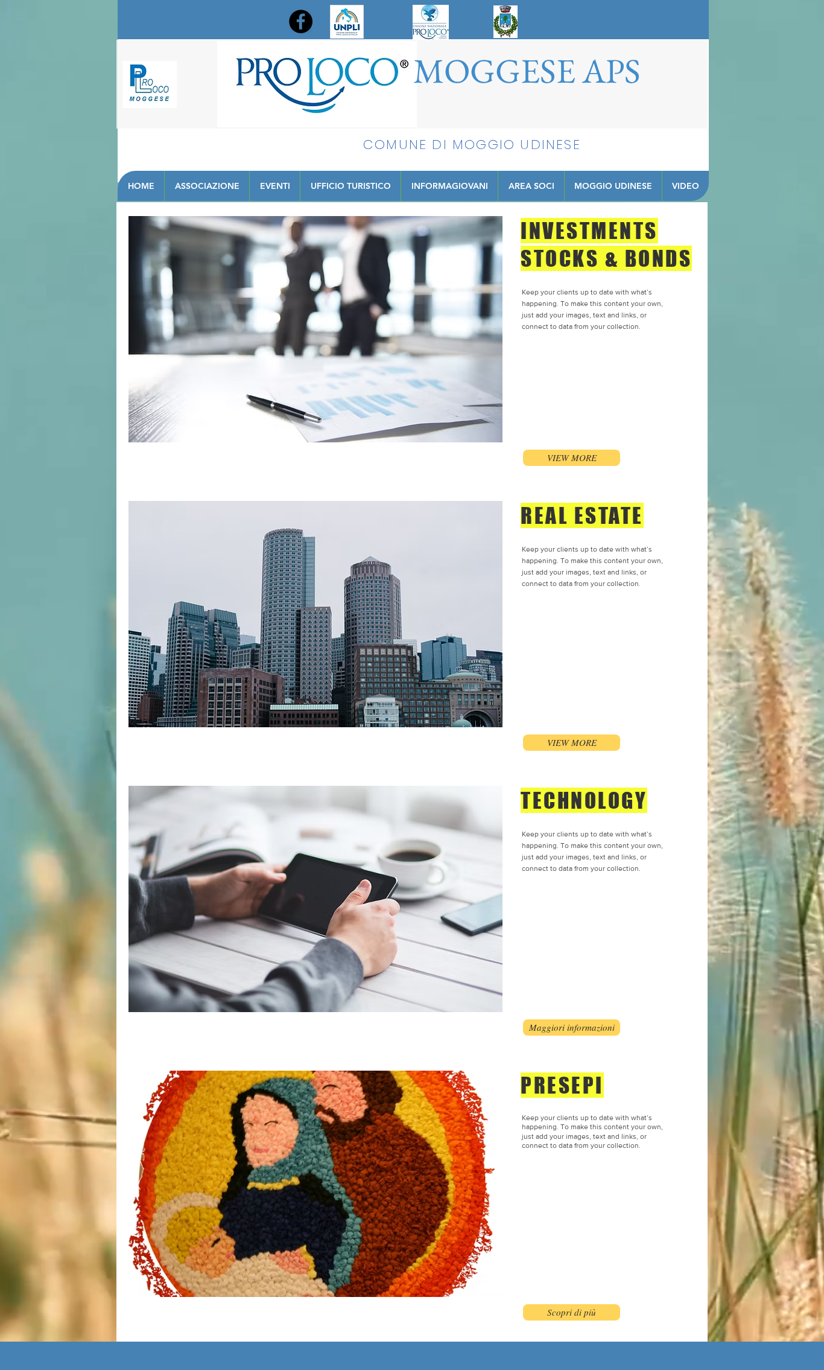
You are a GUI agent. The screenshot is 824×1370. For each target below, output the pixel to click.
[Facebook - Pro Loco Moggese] (300, 21)
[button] (571, 458)
